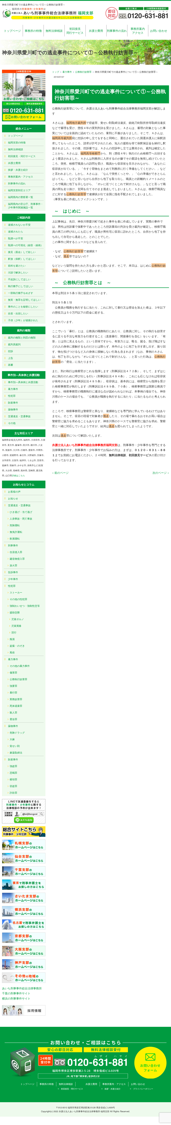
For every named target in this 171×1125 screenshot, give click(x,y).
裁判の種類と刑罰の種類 (22, 337)
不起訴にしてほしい (19, 279)
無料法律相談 (54, 30)
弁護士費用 (96, 30)
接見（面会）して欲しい (22, 252)
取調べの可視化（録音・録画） (25, 245)
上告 (10, 358)
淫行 (13, 632)
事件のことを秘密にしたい (23, 306)
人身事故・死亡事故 (21, 518)
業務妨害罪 (16, 699)
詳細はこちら (18, 475)
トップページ (12, 30)
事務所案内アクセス (138, 30)
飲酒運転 (15, 538)
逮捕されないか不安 (19, 224)
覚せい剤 (15, 746)
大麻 (12, 739)
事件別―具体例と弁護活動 (23, 382)
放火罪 (13, 565)
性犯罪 (12, 395)
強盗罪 (13, 766)
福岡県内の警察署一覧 (20, 197)
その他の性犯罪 (18, 599)
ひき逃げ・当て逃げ (21, 512)
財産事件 (13, 402)
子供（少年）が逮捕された (23, 320)
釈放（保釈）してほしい (22, 258)
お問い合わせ (158, 30)
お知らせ (13, 498)
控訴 (10, 351)
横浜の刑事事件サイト (16, 998)
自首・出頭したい (18, 313)
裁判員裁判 (14, 344)
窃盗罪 (13, 786)
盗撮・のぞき (17, 645)
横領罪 (13, 779)
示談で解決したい (18, 272)
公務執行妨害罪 (83, 71)
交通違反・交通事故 (19, 416)
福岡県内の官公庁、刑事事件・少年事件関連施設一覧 (25, 205)
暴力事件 (67, 71)
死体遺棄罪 (16, 705)
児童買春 (16, 625)
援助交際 (15, 612)
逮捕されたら (15, 231)
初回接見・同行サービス (22, 156)
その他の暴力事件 (20, 666)
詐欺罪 (13, 792)
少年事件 (13, 579)
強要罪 (13, 685)
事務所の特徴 (33, 30)
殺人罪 (13, 712)
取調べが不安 (15, 238)
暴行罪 (13, 692)
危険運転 (15, 525)
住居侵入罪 (16, 552)
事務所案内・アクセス (20, 176)
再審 (10, 364)
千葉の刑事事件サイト (16, 993)
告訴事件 (13, 572)
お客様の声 (14, 491)
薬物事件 (13, 409)
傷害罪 (13, 672)
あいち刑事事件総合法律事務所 (22, 988)
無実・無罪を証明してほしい (24, 299)
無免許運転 (16, 532)
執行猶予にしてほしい (20, 286)
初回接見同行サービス (74, 30)
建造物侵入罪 (17, 558)
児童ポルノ (17, 619)
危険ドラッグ (17, 732)
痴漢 (12, 639)
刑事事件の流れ (117, 30)
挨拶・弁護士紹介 (18, 169)
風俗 (12, 652)
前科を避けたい (17, 265)
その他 (12, 423)
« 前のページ (60, 472)
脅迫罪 (13, 719)
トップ (55, 71)
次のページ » (160, 472)
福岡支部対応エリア (19, 190)
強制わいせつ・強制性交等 (25, 605)
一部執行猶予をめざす (20, 293)
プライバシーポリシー (143, 1088)
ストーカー (16, 592)
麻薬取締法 (16, 752)
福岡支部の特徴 (17, 142)
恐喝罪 (13, 772)
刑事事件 (13, 545)
